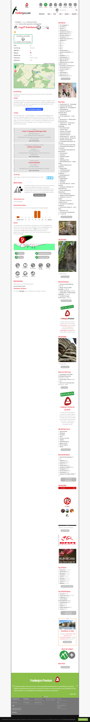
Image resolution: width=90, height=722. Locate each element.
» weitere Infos (73, 694)
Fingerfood (62, 597)
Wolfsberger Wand (64, 160)
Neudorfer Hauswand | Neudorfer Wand (64, 111)
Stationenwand (63, 153)
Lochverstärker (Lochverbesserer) (62, 599)
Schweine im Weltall (65, 467)
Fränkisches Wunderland (66, 106)
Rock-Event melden (40, 195)
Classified (62, 575)
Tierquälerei (63, 37)
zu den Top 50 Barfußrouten (68, 613)
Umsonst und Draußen (65, 131)
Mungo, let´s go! (64, 287)
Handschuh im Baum (65, 32)
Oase (61, 604)
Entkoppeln (62, 469)
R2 (60, 44)
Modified (62, 583)
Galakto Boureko (64, 607)
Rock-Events (26, 699)
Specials (67, 14)
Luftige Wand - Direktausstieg (67, 292)
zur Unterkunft (67, 642)
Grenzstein (62, 155)
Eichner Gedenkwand (65, 193)
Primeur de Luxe (64, 595)
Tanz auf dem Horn (64, 67)
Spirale (61, 446)
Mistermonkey (61, 297)
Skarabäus (62, 435)
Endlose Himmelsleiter (65, 52)
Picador (61, 71)
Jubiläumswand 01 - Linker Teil (67, 136)
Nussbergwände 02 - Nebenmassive (64, 176)
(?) (19, 253)
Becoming (62, 573)
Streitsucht (62, 462)
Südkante (62, 460)
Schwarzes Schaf (44, 257)
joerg (68, 291)
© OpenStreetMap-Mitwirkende (50, 88)
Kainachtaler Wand (64, 128)
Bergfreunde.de (39, 699)
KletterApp (14, 712)
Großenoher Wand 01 (65, 134)
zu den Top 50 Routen (66, 586)
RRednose (70, 284)
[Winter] (55, 4)
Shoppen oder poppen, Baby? (67, 474)
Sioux (61, 436)
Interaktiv (74, 14)
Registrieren (14, 702)
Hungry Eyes (63, 465)
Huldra (61, 28)
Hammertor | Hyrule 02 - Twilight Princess (65, 201)
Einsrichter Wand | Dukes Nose (67, 145)
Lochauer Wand (64, 129)
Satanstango (63, 72)
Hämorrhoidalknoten (45, 253)
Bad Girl (62, 464)
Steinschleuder (63, 431)
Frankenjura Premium (16, 709)
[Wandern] (40, 4)
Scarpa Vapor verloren (65, 379)
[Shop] (75, 4)
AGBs (58, 702)
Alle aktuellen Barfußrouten (68, 479)
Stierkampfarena (64, 109)
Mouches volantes (64, 35)
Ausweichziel (63, 30)
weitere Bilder (65, 277)
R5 (60, 49)
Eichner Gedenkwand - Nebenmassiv (64, 191)
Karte (54, 14)
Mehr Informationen (34, 141)
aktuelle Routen (65, 79)
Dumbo (61, 605)
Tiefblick (62, 440)
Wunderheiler (63, 571)
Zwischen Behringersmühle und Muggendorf (30, 24)
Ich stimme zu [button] (83, 719)
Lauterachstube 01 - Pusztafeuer (64, 172)
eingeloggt (21, 291)
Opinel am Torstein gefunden (67, 383)
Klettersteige (38, 702)
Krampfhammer (64, 602)
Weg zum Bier (63, 60)
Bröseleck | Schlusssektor (66, 139)
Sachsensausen (63, 57)
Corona (61, 576)
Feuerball (62, 594)
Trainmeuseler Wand (65, 133)
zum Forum (64, 387)
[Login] (57, 10)
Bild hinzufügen (25, 276)
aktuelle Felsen (65, 667)
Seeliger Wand (63, 168)
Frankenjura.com (15, 699)
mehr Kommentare (66, 301)
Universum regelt (64, 69)
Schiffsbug (62, 182)
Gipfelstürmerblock (64, 156)
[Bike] (60, 4)
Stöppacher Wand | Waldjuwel (67, 195)
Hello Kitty (62, 580)
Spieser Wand (63, 291)
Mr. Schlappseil (63, 25)
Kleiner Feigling (64, 445)
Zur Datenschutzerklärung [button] (68, 719)
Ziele (60, 14)
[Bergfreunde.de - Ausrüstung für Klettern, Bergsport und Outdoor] (67, 97)
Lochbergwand (63, 114)
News (49, 14)
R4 (60, 47)
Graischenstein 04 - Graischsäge (68, 104)
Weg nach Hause (64, 59)
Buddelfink (62, 55)
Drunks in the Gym (64, 438)
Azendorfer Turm (64, 210)
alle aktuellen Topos (66, 217)
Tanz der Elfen (63, 470)
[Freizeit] (50, 4)
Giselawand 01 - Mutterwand (67, 123)
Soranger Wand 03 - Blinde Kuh (68, 138)
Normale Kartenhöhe (19, 63)
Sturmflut (62, 27)
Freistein (62, 158)
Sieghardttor (63, 180)
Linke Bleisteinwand (65, 170)
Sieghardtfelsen (64, 178)
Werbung (59, 699)
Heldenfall (62, 40)
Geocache (62, 578)
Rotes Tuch (62, 74)
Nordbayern (18, 22)
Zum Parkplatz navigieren (34, 109)
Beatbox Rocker (64, 33)
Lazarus (62, 581)
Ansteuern (33, 276)
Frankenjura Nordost (31, 22)
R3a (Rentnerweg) (64, 296)
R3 (60, 45)
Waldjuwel (62, 433)
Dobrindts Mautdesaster (66, 457)
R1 (60, 42)
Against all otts (63, 443)
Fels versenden (33, 268)
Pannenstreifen (64, 50)
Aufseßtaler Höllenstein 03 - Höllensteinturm (66, 187)
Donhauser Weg (64, 284)
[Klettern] (45, 4)
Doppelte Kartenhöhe (49, 63)
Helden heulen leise (65, 38)
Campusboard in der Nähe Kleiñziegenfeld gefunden (65, 375)
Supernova (62, 570)
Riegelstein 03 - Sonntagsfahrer (68, 107)
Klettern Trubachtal (51, 699)
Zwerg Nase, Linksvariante (66, 65)
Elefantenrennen (64, 76)
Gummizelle (63, 472)
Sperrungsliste (26, 702)
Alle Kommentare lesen (19, 286)
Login (13, 705)
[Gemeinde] (70, 4)
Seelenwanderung (64, 441)
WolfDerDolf (61, 294)
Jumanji (62, 609)
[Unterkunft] (65, 4)
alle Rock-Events (65, 450)
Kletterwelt (41, 14)
